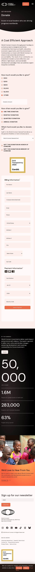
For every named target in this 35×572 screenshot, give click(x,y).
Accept (19, 568)
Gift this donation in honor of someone (16, 145)
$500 (6, 85)
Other (6, 95)
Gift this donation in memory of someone (16, 150)
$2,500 (6, 92)
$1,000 (6, 88)
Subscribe (5, 504)
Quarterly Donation (12, 118)
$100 (5, 78)
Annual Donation (10, 122)
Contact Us (4, 542)
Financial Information (13, 542)
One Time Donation (11, 112)
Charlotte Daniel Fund (7, 540)
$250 (5, 81)
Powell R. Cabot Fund (19, 540)
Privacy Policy (5, 544)
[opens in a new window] (17, 555)
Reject (26, 568)
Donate (5, 352)
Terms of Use (13, 544)
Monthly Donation (11, 115)
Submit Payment (17, 307)
